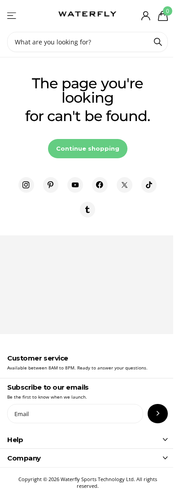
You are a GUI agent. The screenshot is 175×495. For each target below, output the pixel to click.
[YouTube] (75, 185)
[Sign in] (145, 15)
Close (87, 439)
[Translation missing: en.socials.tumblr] (88, 209)
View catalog (12, 16)
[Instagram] (26, 185)
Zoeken (158, 42)
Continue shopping (87, 148)
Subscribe (158, 413)
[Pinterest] (51, 185)
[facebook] (100, 185)
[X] (124, 185)
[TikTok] (149, 185)
